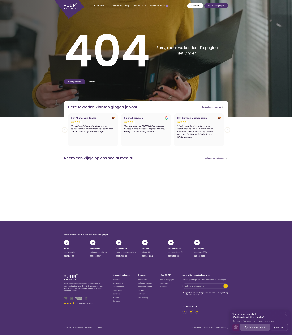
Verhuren (141, 294)
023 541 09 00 (121, 256)
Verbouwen (142, 279)
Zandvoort (117, 301)
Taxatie (141, 290)
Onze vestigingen (167, 279)
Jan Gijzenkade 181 (175, 252)
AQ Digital (98, 327)
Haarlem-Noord (174, 249)
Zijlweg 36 (146, 252)
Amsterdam (95, 249)
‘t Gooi (66, 249)
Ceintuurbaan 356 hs (98, 252)
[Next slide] (227, 130)
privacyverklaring (223, 293)
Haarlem (145, 249)
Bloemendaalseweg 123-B (126, 252)
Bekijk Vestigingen (216, 5)
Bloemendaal (121, 249)
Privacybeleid (197, 327)
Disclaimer (208, 327)
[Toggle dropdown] (106, 6)
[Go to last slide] (65, 130)
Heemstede (199, 249)
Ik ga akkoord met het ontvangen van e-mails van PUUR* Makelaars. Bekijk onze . (206, 293)
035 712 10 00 (69, 256)
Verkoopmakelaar (145, 283)
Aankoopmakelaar (145, 287)
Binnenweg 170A (200, 252)
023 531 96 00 (173, 256)
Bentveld (116, 294)
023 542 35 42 (147, 256)
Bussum (116, 297)
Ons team (164, 283)
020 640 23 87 (95, 256)
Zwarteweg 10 (69, 252)
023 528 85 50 (199, 256)
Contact (195, 5)
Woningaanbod (74, 81)
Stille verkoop (143, 297)
